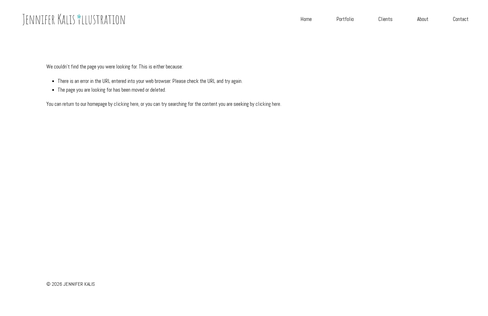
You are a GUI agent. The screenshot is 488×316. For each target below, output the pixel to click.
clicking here (126, 104)
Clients (385, 19)
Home (306, 19)
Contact (461, 19)
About (422, 19)
